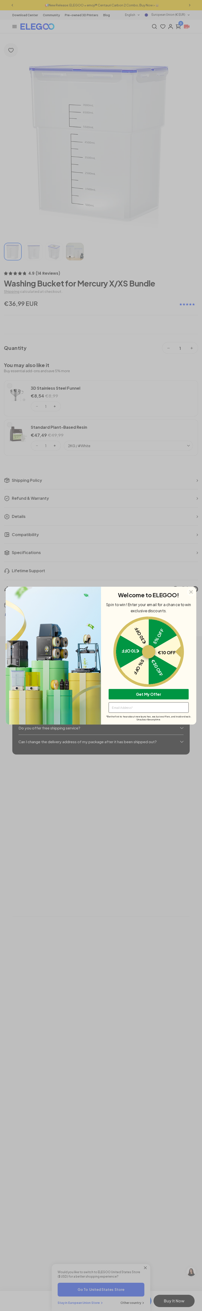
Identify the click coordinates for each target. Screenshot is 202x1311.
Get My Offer (148, 694)
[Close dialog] (191, 591)
